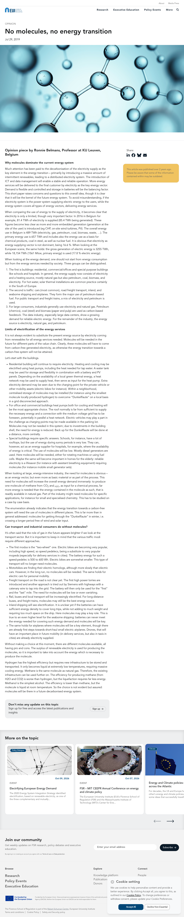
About (161, 3)
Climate (152, 749)
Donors (98, 883)
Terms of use (46, 854)
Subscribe (168, 847)
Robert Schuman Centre (58, 909)
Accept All (131, 907)
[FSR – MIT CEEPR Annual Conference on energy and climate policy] (109, 760)
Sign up (96, 709)
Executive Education (21, 886)
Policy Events (152, 10)
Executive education (126, 10)
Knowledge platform (106, 875)
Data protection (59, 854)
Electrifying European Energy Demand (33, 788)
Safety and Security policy (53, 912)
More (169, 10)
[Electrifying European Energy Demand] (39, 760)
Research (102, 10)
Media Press (173, 3)
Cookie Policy (33, 912)
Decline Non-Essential (157, 907)
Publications (101, 879)
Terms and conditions (14, 912)
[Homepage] (13, 10)
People (142, 875)
